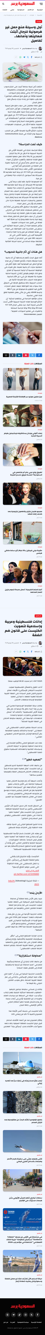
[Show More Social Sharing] (16, 57)
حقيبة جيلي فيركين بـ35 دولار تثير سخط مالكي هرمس (23, 552)
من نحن (5, 1322)
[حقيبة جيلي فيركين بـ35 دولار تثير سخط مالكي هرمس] (22, 533)
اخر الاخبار (31, 9)
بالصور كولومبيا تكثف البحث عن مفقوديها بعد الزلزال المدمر (23, 1121)
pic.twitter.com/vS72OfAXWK (26, 874)
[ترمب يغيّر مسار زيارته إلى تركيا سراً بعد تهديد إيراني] (22, 1063)
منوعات (39, 21)
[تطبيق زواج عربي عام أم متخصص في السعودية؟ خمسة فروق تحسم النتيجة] (22, 454)
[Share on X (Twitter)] (28, 57)
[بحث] (3, 4)
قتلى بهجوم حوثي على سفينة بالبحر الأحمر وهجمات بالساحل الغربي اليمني (24, 1160)
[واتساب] (20, 57)
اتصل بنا (12, 1322)
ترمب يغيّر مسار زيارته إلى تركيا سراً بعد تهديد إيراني (23, 1082)
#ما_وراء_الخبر (32, 870)
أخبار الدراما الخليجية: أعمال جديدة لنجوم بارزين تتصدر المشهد (23, 591)
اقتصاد (4, 9)
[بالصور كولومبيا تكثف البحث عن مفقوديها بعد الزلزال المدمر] (22, 1102)
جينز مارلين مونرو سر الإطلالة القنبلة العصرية (24, 396)
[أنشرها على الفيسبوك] (31, 57)
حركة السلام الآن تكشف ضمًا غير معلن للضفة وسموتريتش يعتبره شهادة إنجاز (23, 1280)
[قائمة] (41, 4)
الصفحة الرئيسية (36, 1322)
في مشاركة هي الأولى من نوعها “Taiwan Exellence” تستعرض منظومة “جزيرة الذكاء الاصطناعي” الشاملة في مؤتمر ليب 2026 (24, 1239)
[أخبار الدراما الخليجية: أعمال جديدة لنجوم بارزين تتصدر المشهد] (22, 572)
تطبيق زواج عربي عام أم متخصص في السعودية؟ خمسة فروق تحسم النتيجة (26, 474)
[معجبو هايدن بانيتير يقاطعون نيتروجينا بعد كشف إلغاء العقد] (22, 494)
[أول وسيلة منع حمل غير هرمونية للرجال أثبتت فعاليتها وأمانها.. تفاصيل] (22, 71)
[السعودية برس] (22, 3)
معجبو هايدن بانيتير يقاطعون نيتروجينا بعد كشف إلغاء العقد (25, 513)
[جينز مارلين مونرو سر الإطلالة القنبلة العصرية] (22, 379)
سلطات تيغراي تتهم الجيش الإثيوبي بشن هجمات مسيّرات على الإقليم (25, 1199)
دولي (12, 9)
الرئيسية (40, 9)
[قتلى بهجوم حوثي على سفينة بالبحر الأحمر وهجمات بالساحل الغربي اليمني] (22, 1141)
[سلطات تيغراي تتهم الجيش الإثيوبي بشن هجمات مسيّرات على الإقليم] (22, 1180)
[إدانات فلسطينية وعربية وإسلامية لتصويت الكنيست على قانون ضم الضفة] (22, 666)
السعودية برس (27, 48)
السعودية (20, 9)
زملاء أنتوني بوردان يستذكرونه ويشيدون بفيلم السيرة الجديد (23, 435)
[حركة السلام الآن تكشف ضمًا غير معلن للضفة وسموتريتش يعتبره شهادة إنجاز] (22, 1261)
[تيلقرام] (24, 57)
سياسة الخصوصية (23, 1322)
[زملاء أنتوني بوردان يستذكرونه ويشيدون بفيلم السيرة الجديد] (22, 415)
